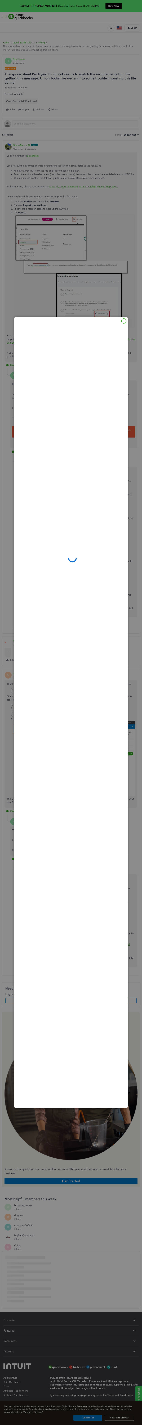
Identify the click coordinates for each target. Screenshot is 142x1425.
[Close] (124, 321)
